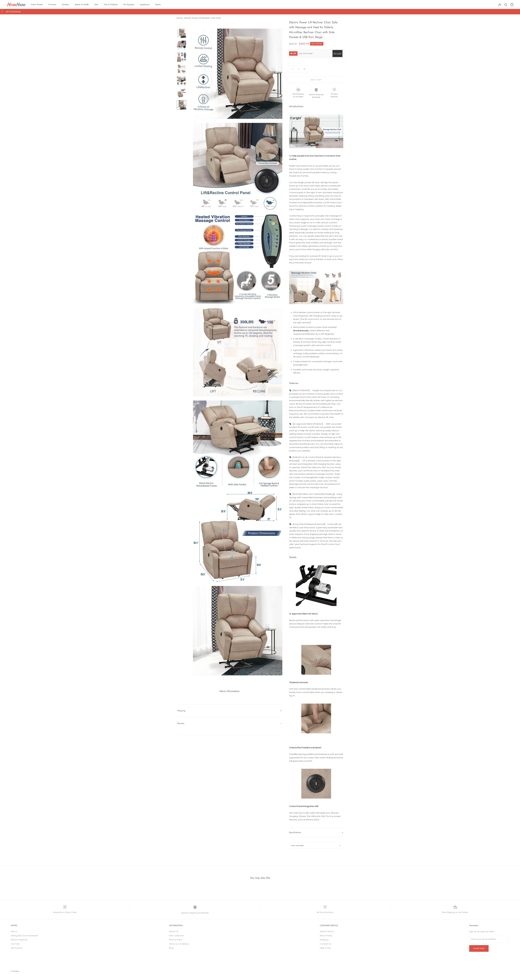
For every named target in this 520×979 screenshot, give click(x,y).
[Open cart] (512, 4)
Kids (96, 4)
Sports (158, 4)
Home (180, 18)
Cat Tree (15, 943)
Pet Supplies (128, 4)
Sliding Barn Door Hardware (24, 935)
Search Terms (327, 931)
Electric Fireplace (19, 939)
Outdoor (65, 4)
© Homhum (15, 971)
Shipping (181, 710)
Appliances (145, 4)
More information (297, 845)
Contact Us (325, 943)
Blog (171, 947)
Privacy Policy (175, 939)
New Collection (176, 935)
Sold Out (316, 79)
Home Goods (37, 4)
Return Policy (326, 935)
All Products (16, 947)
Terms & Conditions (179, 943)
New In (14, 931)
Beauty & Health (82, 4)
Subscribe (479, 948)
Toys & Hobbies (111, 4)
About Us (173, 931)
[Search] (505, 4)
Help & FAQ (325, 947)
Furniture (52, 4)
